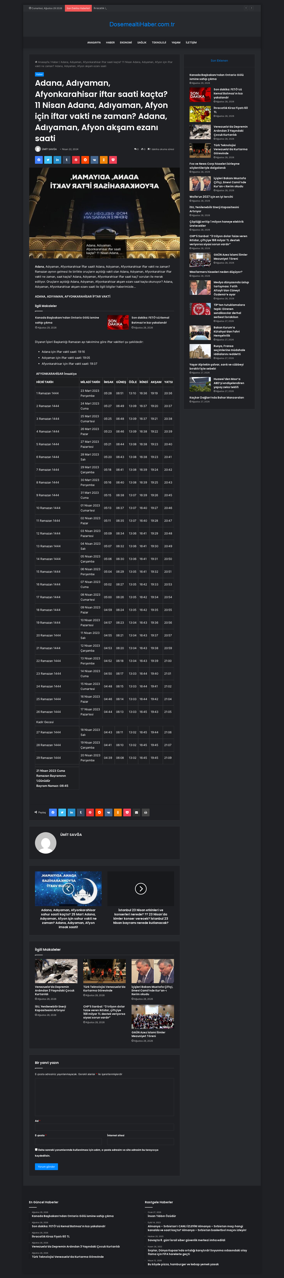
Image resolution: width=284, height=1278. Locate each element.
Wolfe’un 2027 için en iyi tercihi (211, 197)
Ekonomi (126, 42)
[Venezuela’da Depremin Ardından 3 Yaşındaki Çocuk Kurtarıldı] (56, 971)
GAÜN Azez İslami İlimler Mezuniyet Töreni (148, 1034)
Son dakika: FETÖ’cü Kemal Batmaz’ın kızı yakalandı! (228, 93)
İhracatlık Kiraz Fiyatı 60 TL (110, 8)
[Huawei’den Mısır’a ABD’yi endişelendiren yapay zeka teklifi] (200, 384)
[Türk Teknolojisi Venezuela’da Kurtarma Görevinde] (104, 971)
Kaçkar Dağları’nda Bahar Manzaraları (217, 397)
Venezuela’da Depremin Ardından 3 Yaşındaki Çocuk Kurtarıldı (54, 990)
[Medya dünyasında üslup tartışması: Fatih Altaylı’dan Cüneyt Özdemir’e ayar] (200, 287)
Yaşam (176, 42)
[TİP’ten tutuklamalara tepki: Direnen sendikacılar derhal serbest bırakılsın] (200, 309)
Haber (110, 42)
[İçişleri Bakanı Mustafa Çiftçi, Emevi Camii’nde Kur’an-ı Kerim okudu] (153, 971)
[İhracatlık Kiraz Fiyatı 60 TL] (200, 114)
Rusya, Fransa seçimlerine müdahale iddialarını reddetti (229, 350)
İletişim (191, 42)
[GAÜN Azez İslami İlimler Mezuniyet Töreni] (153, 1017)
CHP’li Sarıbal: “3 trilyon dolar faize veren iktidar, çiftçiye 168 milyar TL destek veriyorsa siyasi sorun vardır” (104, 1012)
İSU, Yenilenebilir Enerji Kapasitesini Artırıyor (50, 1008)
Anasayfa (94, 42)
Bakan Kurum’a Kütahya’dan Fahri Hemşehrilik (227, 332)
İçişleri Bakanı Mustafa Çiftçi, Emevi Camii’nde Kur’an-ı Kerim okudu (152, 990)
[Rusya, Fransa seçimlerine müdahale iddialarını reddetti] (200, 351)
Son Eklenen (219, 60)
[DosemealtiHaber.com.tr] (142, 24)
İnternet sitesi (115, 1135)
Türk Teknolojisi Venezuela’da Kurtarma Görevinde (104, 988)
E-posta (41, 1135)
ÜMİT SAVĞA (49, 149)
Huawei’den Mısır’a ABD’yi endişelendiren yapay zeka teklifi (229, 383)
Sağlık (141, 42)
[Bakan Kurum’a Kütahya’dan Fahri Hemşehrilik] (200, 333)
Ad (37, 1120)
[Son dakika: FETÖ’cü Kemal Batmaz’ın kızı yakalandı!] (118, 322)
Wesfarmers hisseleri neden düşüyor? (216, 272)
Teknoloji (159, 42)
